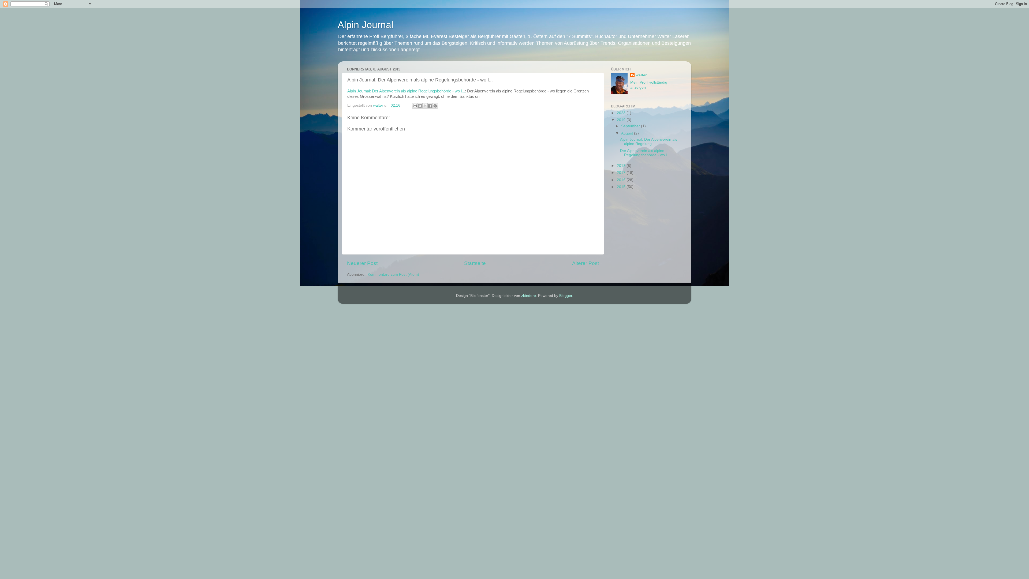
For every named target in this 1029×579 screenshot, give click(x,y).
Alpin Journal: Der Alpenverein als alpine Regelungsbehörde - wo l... (406, 91)
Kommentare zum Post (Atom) (393, 274)
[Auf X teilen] (425, 106)
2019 (622, 120)
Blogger (565, 296)
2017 (622, 173)
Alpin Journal (365, 24)
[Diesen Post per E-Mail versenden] (414, 106)
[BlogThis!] (420, 106)
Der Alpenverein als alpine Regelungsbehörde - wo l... (645, 153)
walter (641, 75)
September (631, 126)
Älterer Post (585, 263)
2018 (622, 166)
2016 (622, 180)
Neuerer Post (362, 263)
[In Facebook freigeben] (430, 106)
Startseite (475, 263)
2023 (622, 113)
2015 (622, 187)
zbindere (528, 296)
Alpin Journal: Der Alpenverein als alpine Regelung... (648, 141)
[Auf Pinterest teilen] (435, 106)
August (627, 133)
